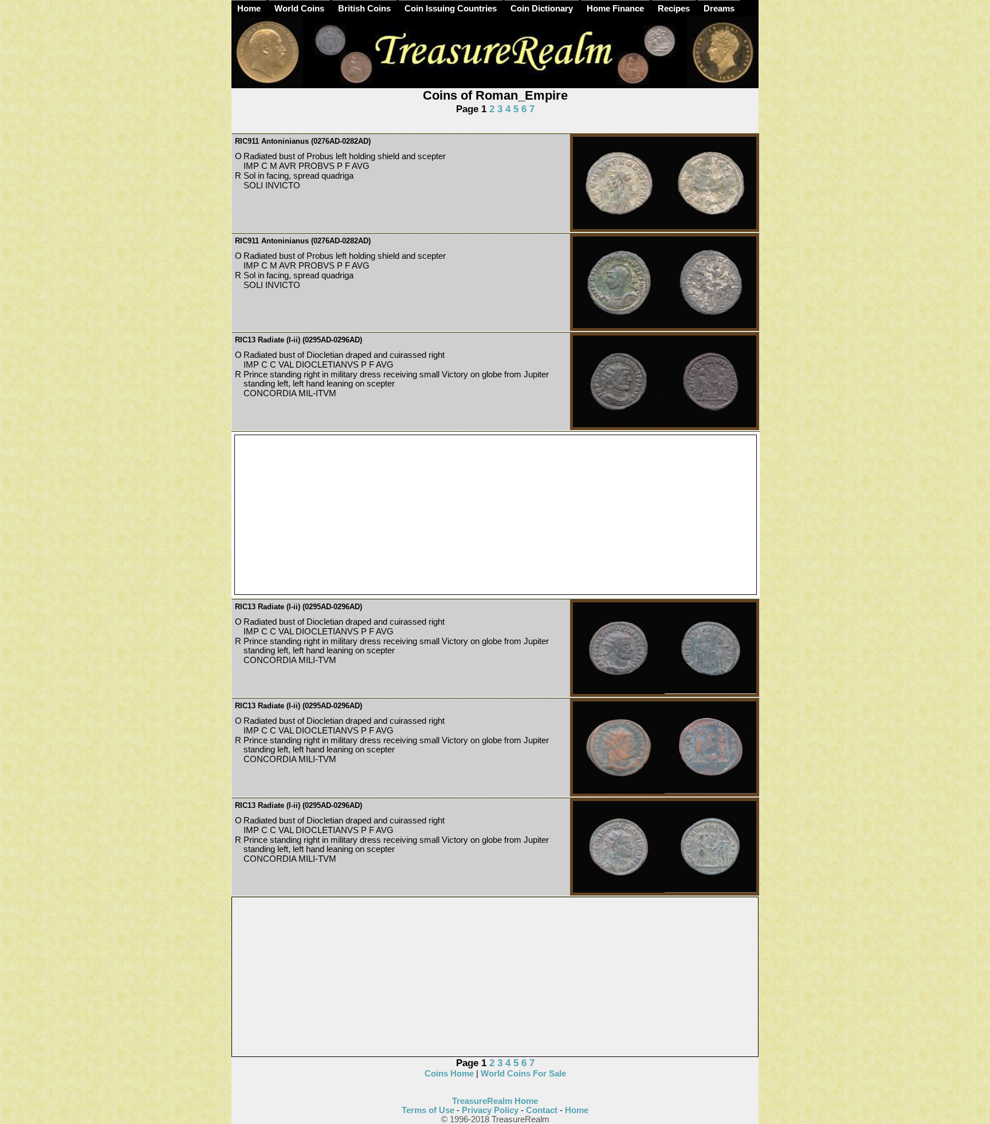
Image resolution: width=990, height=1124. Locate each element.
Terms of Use (428, 1110)
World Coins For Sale (523, 1073)
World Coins (299, 8)
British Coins (364, 8)
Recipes (674, 8)
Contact (541, 1110)
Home (249, 8)
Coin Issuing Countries (450, 8)
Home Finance (615, 8)
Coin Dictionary (541, 8)
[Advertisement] (495, 515)
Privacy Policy (490, 1110)
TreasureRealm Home (495, 1101)
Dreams (719, 8)
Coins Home (449, 1073)
